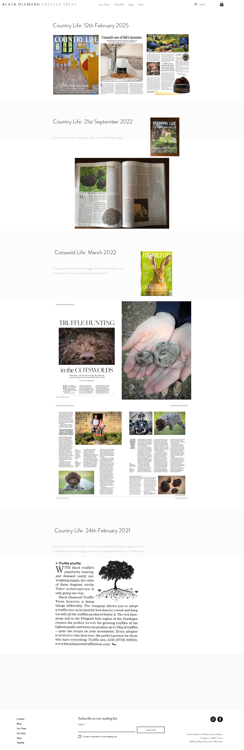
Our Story (21, 733)
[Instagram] (213, 719)
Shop (19, 738)
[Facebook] (220, 719)
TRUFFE (20, 743)
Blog (19, 723)
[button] (222, 4)
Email (81, 724)
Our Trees (21, 728)
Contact (20, 719)
